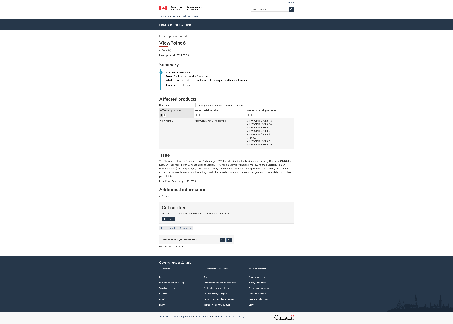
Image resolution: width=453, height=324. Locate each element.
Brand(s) (166, 50)
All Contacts (164, 268)
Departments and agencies (216, 268)
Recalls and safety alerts (191, 16)
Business (163, 293)
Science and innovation (259, 288)
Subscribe (169, 219)
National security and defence (217, 288)
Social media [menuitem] (164, 316)
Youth (251, 305)
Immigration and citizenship (171, 282)
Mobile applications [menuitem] (183, 316)
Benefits (163, 299)
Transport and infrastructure (217, 305)
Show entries (233, 105)
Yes (222, 240)
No (229, 240)
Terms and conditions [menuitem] (224, 316)
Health (175, 16)
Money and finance (257, 282)
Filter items (164, 105)
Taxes (206, 277)
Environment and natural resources (220, 282)
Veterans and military (258, 299)
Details (165, 196)
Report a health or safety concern (176, 228)
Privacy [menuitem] (241, 316)
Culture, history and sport (215, 293)
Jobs (161, 277)
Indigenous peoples (258, 293)
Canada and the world (259, 277)
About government (257, 268)
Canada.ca (164, 16)
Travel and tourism (167, 288)
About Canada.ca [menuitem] (203, 316)
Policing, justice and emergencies (219, 299)
